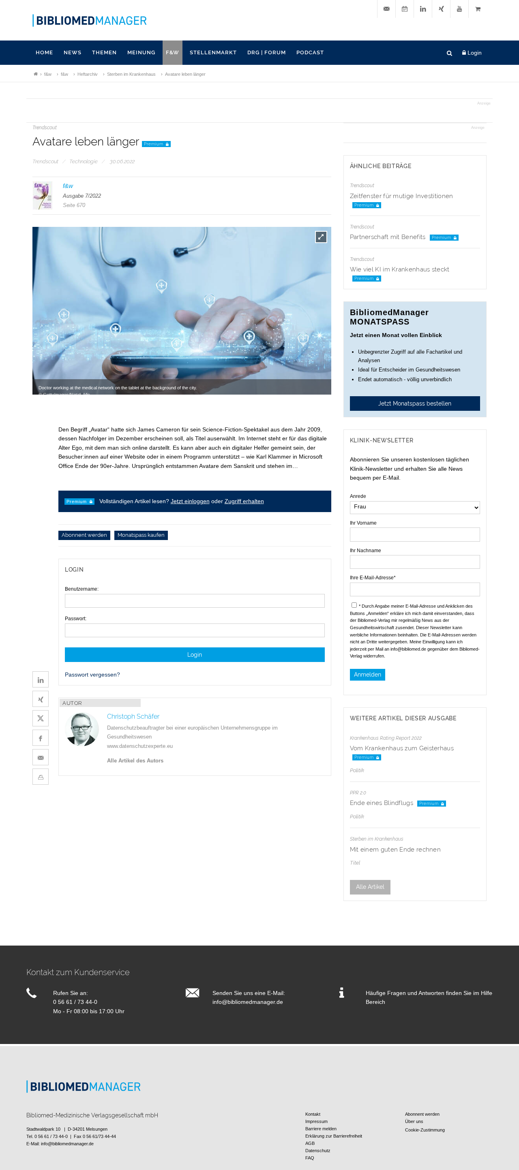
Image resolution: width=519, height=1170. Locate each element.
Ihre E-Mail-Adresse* (373, 578)
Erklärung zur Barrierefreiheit (333, 1136)
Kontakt (312, 1114)
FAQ (309, 1157)
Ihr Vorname (363, 523)
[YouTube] (459, 9)
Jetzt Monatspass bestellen (414, 403)
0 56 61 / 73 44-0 (75, 1002)
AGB (310, 1143)
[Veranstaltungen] (405, 9)
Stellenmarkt (213, 52)
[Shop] (478, 9)
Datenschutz (317, 1150)
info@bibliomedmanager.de (247, 1002)
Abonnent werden (84, 535)
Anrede (358, 496)
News (72, 52)
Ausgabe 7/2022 (82, 196)
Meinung (141, 52)
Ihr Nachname (365, 550)
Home (44, 52)
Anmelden (367, 674)
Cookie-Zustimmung (425, 1129)
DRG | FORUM (266, 52)
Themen (104, 52)
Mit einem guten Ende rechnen (395, 849)
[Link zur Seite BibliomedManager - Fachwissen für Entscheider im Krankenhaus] (36, 74)
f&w (172, 52)
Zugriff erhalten (244, 501)
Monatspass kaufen (141, 535)
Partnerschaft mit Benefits (388, 237)
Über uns (414, 1121)
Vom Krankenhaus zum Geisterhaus (402, 748)
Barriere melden (321, 1128)
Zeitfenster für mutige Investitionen (401, 196)
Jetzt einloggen (190, 501)
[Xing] (441, 9)
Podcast (310, 52)
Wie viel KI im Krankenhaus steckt (400, 269)
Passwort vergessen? (92, 674)
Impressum (316, 1121)
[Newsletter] (386, 9)
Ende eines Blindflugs (382, 803)
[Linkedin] (423, 9)
